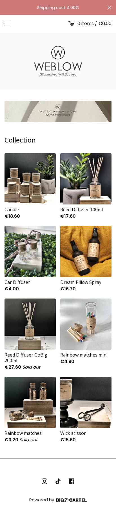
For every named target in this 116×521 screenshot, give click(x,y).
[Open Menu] (7, 23)
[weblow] (58, 61)
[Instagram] (44, 481)
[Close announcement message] (109, 7)
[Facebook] (71, 481)
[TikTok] (58, 481)
